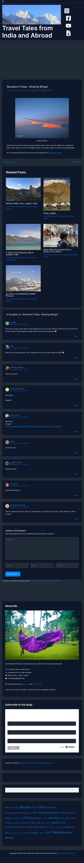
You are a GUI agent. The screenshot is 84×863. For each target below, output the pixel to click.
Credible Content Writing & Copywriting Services (37, 763)
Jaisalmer (53, 817)
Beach (34, 808)
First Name (11, 729)
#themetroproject (12, 808)
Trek (27, 206)
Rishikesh (69, 827)
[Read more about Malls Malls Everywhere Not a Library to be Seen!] (60, 235)
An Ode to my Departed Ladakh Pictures (21, 295)
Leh (38, 822)
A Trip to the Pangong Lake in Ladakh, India (20, 253)
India (17, 257)
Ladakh (22, 257)
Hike (22, 818)
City (41, 807)
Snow (11, 833)
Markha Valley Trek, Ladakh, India (21, 203)
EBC (35, 812)
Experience (70, 813)
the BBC (26, 684)
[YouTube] (68, 25)
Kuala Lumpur (65, 818)
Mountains (39, 827)
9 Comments (11, 90)
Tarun (12, 441)
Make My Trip (58, 822)
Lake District (16, 823)
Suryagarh (33, 833)
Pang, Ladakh (49, 213)
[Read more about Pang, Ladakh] (56, 194)
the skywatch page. (55, 153)
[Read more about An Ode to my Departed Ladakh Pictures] (23, 278)
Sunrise (25, 833)
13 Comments (10, 206)
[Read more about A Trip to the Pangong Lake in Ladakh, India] (23, 237)
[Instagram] (67, 10)
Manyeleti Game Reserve (16, 827)
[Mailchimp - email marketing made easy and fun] (67, 747)
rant (62, 827)
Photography (21, 90)
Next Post (77, 162)
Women (9, 837)
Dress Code (50, 807)
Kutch (73, 818)
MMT (30, 827)
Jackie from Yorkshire (17, 505)
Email (10, 720)
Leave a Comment (49, 216)
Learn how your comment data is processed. (46, 581)
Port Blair (52, 827)
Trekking (57, 832)
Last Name (11, 737)
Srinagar (20, 833)
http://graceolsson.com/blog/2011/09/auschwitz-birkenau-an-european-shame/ (33, 426)
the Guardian (36, 684)
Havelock (16, 818)
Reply (77, 336)
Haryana (57, 254)
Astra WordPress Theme (66, 853)
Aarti (12, 346)
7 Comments (10, 257)
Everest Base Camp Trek (51, 812)
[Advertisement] (42, 57)
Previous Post (8, 162)
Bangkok (25, 807)
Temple (41, 833)
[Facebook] (68, 18)
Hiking (28, 817)
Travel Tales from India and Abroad (27, 31)
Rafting (58, 827)
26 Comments (10, 299)
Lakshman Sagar (28, 823)
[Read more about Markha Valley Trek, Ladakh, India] (23, 189)
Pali (47, 827)
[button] (3, 1)
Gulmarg (8, 818)
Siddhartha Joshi (16, 462)
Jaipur (45, 818)
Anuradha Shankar (16, 367)
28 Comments (48, 254)
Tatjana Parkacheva (17, 388)
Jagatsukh (38, 818)
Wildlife (68, 832)
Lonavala (48, 823)
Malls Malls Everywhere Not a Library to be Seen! (57, 250)
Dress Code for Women (15, 813)
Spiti (15, 833)
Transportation (32, 90)
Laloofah (13, 322)
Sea (7, 832)
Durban (29, 813)
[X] (68, 33)
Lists (43, 823)
